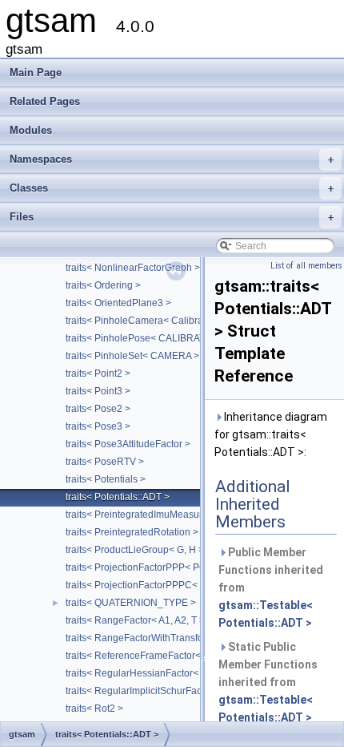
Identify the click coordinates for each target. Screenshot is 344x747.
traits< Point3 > (98, 391)
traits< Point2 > (98, 373)
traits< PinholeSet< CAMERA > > (136, 355)
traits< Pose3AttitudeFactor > (128, 444)
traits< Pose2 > (98, 408)
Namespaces (172, 159)
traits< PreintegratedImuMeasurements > (154, 514)
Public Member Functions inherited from (270, 587)
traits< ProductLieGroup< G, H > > (139, 549)
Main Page (36, 73)
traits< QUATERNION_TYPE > (131, 602)
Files (172, 217)
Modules (31, 130)
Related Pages (45, 101)
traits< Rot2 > (94, 708)
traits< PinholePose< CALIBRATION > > (152, 338)
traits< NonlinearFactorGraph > (133, 267)
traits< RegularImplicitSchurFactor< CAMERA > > (172, 691)
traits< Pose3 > (98, 426)
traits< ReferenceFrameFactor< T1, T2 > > (156, 655)
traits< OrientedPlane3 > (118, 303)
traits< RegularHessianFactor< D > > (145, 673)
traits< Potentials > (106, 479)
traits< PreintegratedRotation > (132, 532)
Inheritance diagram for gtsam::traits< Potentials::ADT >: (270, 434)
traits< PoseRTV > (105, 461)
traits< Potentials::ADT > (118, 497)
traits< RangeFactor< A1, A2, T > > (139, 620)
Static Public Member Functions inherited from (268, 682)
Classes (172, 188)
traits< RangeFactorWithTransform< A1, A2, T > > (171, 638)
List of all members (306, 265)
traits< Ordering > (103, 285)
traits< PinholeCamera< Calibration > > (150, 320)
